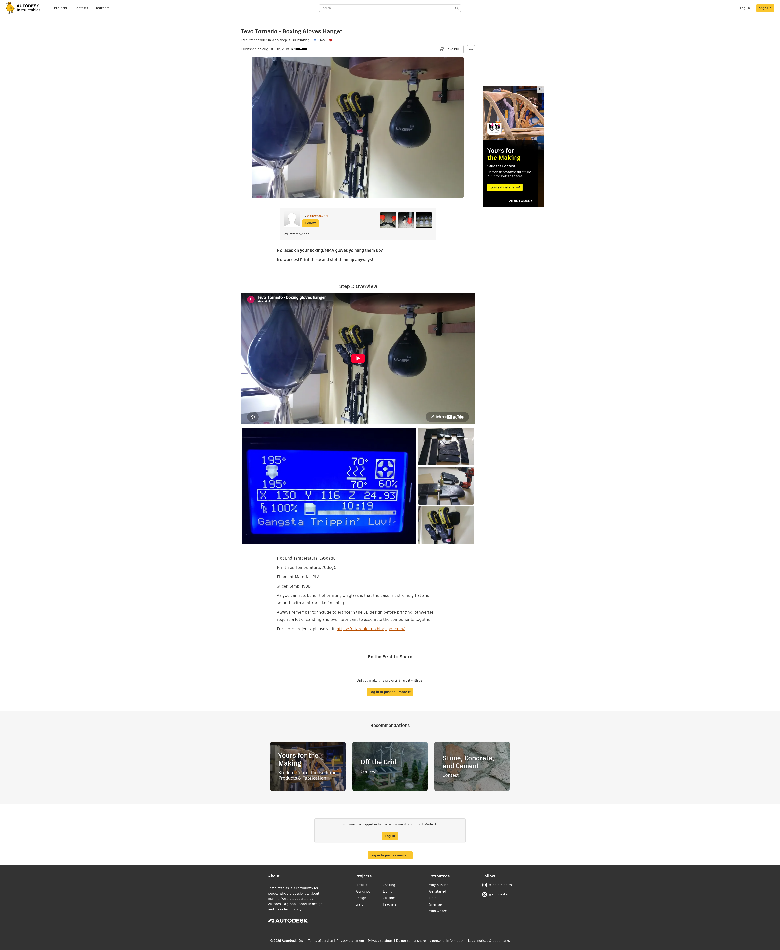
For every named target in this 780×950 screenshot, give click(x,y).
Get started (437, 891)
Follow (310, 223)
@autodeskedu (500, 894)
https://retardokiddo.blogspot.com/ (371, 629)
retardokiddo (299, 234)
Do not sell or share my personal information (430, 940)
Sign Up (765, 8)
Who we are (438, 911)
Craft (359, 904)
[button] (471, 49)
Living (387, 891)
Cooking (389, 885)
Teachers (102, 7)
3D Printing (300, 40)
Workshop (279, 40)
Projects (60, 7)
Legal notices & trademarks (489, 940)
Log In (745, 8)
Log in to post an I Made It (390, 692)
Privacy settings (380, 940)
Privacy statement (350, 940)
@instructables (500, 885)
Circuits (361, 885)
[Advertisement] (513, 146)
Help (433, 898)
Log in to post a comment (390, 855)
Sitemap (435, 904)
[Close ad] (540, 89)
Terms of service (320, 940)
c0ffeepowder (256, 40)
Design (360, 898)
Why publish (438, 885)
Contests (81, 7)
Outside (389, 898)
